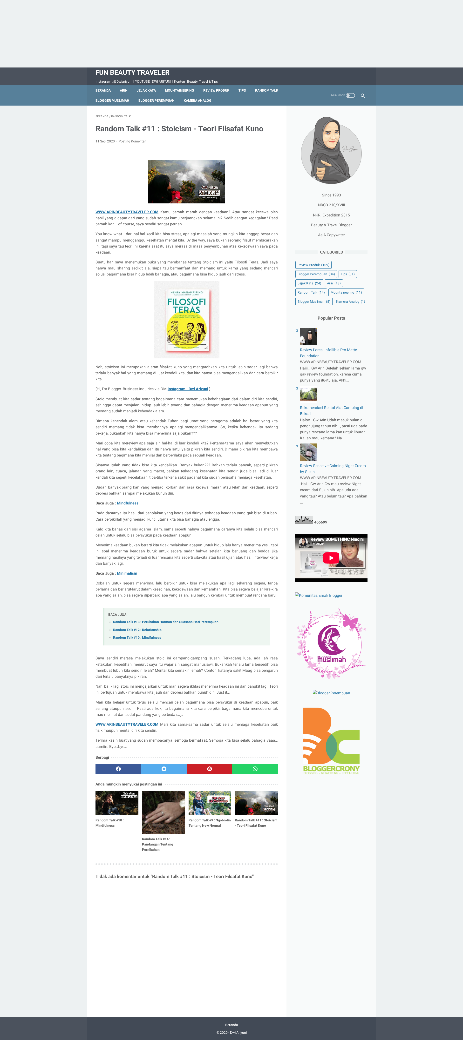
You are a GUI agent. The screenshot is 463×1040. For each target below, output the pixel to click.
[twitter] (164, 769)
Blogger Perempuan (156, 100)
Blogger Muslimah (112, 100)
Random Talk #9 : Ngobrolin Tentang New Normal (210, 822)
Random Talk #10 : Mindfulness (137, 638)
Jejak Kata (146, 90)
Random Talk (266, 90)
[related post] (116, 803)
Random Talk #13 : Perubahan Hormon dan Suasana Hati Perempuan (165, 622)
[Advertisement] (231, 33)
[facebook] (118, 769)
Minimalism (127, 573)
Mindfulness (127, 503)
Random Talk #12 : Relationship (137, 630)
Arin (124, 90)
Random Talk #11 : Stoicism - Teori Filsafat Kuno (256, 822)
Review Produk (216, 90)
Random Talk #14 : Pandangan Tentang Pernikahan (157, 844)
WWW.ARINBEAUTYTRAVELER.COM (126, 212)
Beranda (103, 90)
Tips (242, 90)
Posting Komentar (132, 141)
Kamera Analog (197, 100)
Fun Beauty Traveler (132, 72)
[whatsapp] (255, 769)
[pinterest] (209, 769)
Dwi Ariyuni (238, 1032)
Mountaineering (179, 90)
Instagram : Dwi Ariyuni (188, 389)
